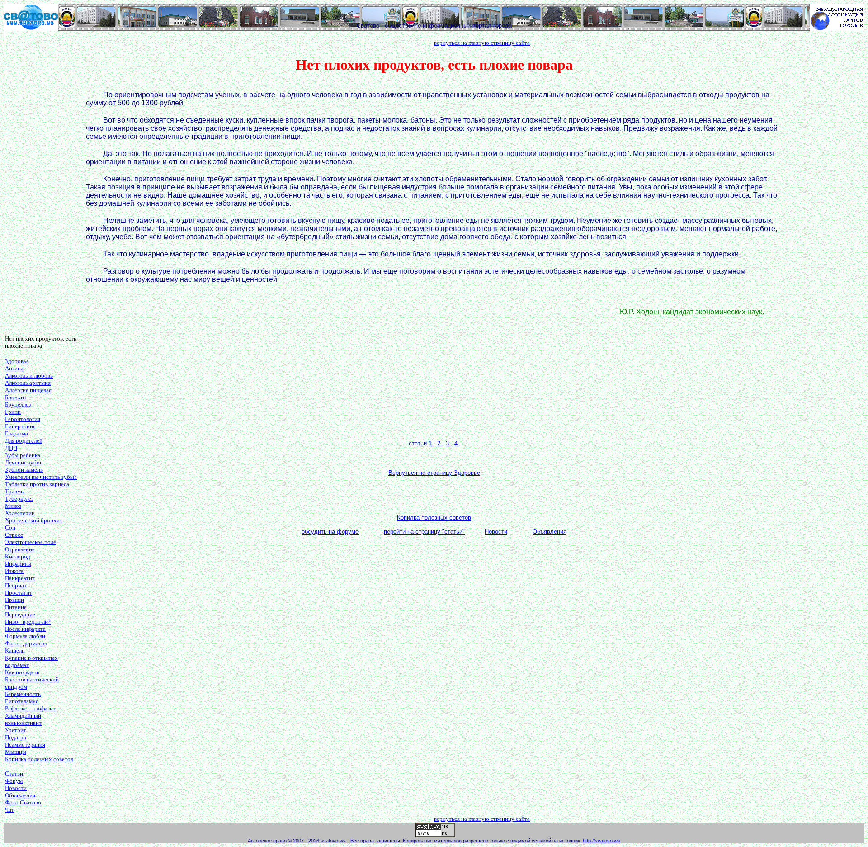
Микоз (13, 505)
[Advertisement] (41, 192)
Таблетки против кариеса (37, 484)
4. (456, 443)
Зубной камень (24, 469)
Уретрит (15, 730)
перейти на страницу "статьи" (424, 531)
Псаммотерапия (25, 744)
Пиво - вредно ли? (28, 621)
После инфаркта (25, 628)
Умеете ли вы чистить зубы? (41, 476)
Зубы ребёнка (22, 455)
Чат (9, 809)
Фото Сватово (23, 802)
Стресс (14, 534)
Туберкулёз (19, 498)
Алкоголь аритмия (28, 382)
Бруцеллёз (18, 404)
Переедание (20, 614)
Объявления (20, 795)
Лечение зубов (23, 462)
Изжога (14, 571)
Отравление (20, 549)
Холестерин (20, 513)
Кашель (14, 650)
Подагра (15, 737)
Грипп (13, 411)
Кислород (17, 556)
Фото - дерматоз (26, 643)
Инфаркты (18, 563)
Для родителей (23, 440)
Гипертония (20, 426)
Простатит (18, 592)
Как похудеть (22, 672)
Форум (14, 780)
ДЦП (11, 448)
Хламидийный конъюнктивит (23, 719)
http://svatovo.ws (601, 840)
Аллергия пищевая (28, 390)
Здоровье (17, 361)
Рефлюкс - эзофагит (30, 708)
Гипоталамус (21, 701)
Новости (16, 788)
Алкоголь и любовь (29, 375)
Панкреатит (20, 578)
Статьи (14, 773)
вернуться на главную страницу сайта (482, 42)
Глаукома (16, 433)
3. (448, 443)
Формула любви (25, 636)
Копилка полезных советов (39, 759)
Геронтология (22, 419)
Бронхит (16, 397)
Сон (10, 527)
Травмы (15, 491)
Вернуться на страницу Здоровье (434, 472)
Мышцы (15, 751)
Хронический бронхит (33, 520)
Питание (16, 607)
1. (431, 443)
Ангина (14, 368)
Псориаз (15, 585)
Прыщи (14, 599)
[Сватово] (31, 28)
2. (439, 443)
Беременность (23, 694)
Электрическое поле (30, 542)
